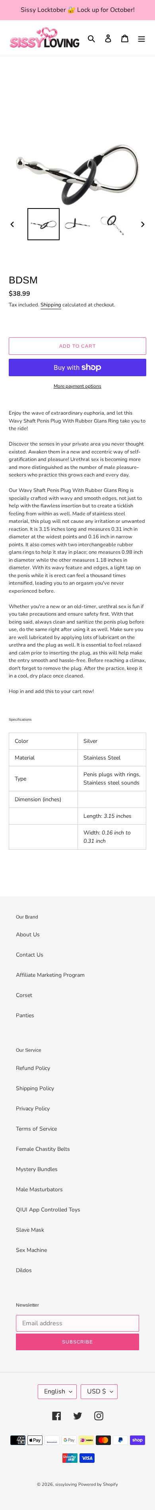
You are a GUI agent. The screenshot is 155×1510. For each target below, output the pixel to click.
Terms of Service (36, 1129)
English (54, 1391)
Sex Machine (31, 1250)
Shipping (51, 304)
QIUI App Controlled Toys (48, 1209)
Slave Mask (30, 1230)
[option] (44, 224)
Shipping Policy (35, 1088)
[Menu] (141, 38)
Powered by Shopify (98, 1484)
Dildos (24, 1270)
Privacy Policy (33, 1108)
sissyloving (66, 1484)
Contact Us (29, 955)
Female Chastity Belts (43, 1149)
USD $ (96, 1391)
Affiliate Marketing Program (50, 975)
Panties (25, 1015)
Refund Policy (33, 1068)
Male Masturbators (39, 1189)
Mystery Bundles (37, 1169)
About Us (28, 934)
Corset (24, 995)
